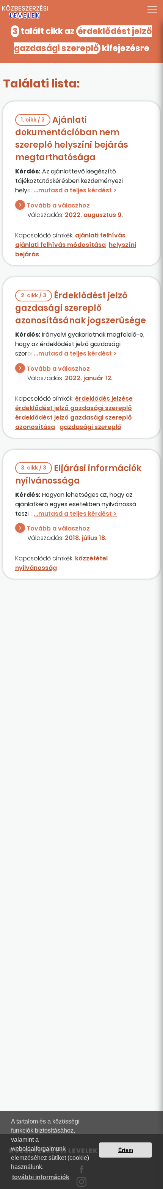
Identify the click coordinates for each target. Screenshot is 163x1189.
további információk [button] (40, 1177)
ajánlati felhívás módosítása (60, 244)
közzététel (91, 558)
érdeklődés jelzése (104, 398)
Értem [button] (125, 1150)
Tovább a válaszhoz (58, 205)
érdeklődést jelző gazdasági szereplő (73, 408)
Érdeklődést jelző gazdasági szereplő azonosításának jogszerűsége (80, 308)
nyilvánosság (36, 567)
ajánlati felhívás (100, 235)
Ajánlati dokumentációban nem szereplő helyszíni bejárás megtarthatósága (71, 138)
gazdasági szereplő (90, 427)
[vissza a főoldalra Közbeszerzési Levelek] (81, 12)
